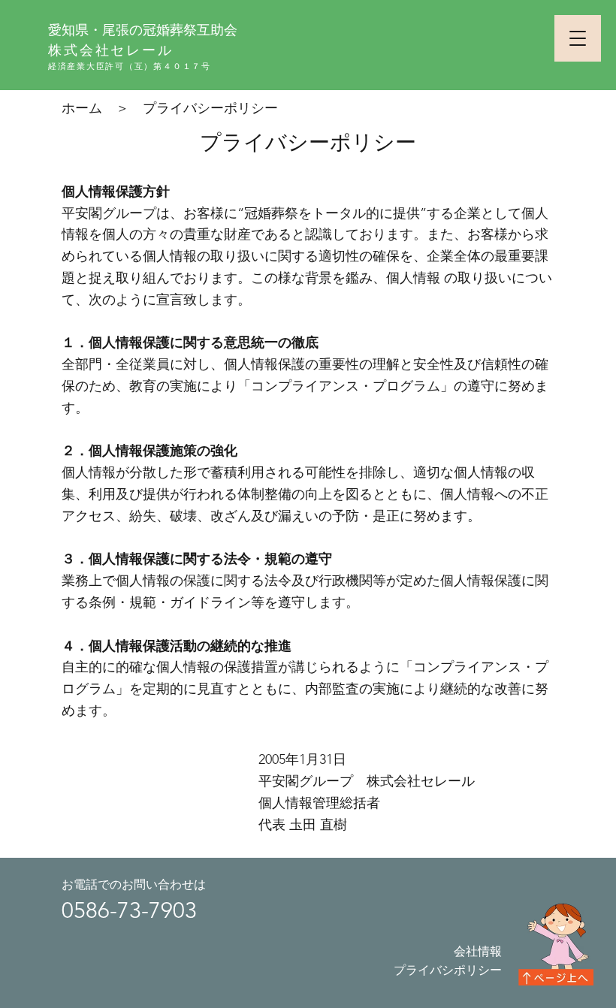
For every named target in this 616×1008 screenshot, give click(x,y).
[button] (577, 38)
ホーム (82, 108)
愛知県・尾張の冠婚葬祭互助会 (142, 29)
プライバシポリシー (448, 970)
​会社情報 (478, 951)
